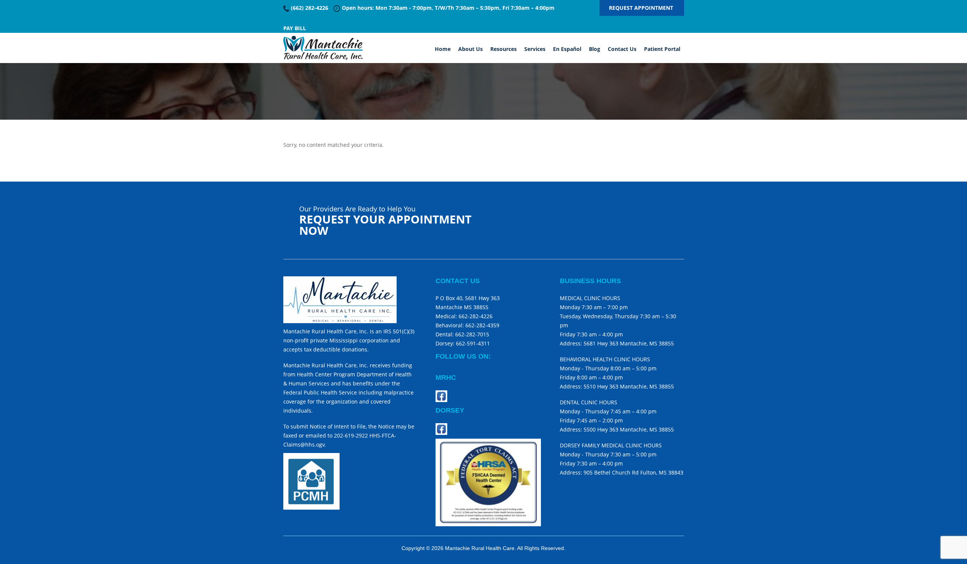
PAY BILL (294, 28)
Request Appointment (642, 7)
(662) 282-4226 (309, 7)
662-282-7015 (472, 334)
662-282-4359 (482, 325)
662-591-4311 (473, 343)
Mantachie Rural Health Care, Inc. (323, 48)
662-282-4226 (475, 316)
